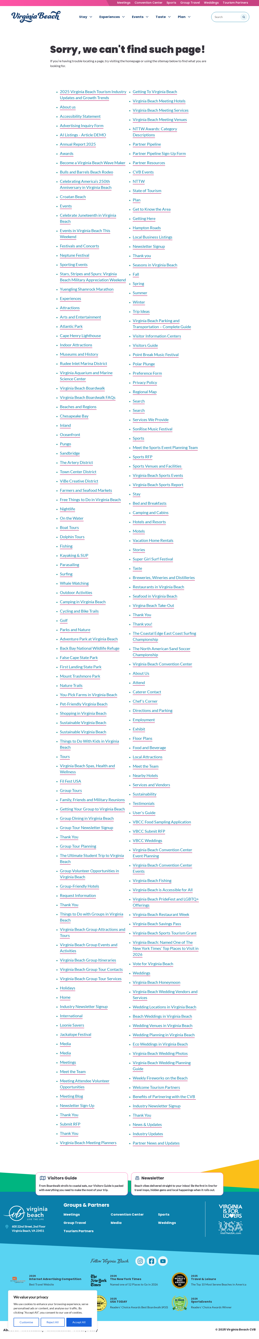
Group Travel (190, 3)
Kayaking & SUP (74, 555)
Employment (144, 719)
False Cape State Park (79, 657)
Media (65, 1043)
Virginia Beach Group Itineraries (88, 959)
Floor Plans (142, 738)
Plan (136, 199)
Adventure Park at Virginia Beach (89, 638)
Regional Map (145, 391)
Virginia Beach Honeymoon (156, 982)
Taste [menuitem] (161, 17)
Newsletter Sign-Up (77, 1105)
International (71, 1015)
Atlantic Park (71, 326)
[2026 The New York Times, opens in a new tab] (99, 1280)
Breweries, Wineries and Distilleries (164, 577)
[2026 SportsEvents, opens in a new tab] (180, 1303)
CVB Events (143, 171)
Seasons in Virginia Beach (155, 264)
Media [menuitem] (116, 1222)
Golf (64, 620)
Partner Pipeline (147, 144)
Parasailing (69, 564)
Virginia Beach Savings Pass (157, 923)
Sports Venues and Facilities (157, 466)
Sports (171, 3)
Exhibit (139, 728)
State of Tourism (147, 190)
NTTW (139, 181)
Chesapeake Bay (74, 415)
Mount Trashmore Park (80, 676)
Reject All (53, 1322)
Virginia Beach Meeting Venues (160, 119)
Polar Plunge (144, 363)
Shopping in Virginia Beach (83, 713)
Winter (139, 302)
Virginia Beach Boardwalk (82, 388)
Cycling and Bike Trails (79, 611)
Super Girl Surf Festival (153, 558)
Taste (137, 568)
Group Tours (71, 790)
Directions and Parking (152, 710)
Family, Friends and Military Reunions (92, 799)
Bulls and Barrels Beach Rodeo (86, 171)
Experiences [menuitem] (109, 17)
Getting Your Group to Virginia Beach (92, 808)
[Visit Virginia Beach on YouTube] (163, 1261)
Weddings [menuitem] (167, 1222)
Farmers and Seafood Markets (86, 490)
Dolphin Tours (72, 536)
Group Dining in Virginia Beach (87, 818)
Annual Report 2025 (78, 144)
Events (66, 205)
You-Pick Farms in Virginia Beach (88, 694)
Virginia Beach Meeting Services (161, 110)
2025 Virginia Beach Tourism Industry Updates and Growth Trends (93, 94)
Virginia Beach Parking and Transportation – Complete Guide (162, 323)
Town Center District (78, 471)
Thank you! (142, 623)
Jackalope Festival (75, 1034)
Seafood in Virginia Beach (155, 596)
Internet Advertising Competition (55, 1277)
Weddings (211, 3)
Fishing (66, 545)
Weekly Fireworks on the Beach (160, 1077)
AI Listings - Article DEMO (83, 134)
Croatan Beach (73, 196)
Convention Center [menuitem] (127, 1214)
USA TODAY (118, 1300)
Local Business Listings (152, 236)
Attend (139, 682)
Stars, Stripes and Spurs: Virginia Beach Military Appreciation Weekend (93, 276)
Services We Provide (151, 419)
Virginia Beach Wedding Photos (160, 1053)
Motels (139, 531)
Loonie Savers (72, 1025)
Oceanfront (70, 434)
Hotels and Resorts (149, 521)
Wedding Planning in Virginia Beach (164, 1034)
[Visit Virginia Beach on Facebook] (151, 1261)
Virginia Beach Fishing (152, 880)
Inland (65, 425)
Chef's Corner (145, 701)
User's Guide (144, 812)
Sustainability (144, 793)
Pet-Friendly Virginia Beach (83, 703)
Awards (66, 153)
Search (139, 400)
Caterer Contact (147, 691)
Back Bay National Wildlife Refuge (89, 648)
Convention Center (148, 3)
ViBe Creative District (79, 480)
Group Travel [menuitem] (75, 1222)
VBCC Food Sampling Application (162, 821)
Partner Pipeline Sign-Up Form (159, 153)
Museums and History (79, 354)
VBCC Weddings (147, 840)
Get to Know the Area (152, 209)
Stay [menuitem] (83, 17)
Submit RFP (70, 1123)
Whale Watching (74, 583)
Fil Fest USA (70, 781)
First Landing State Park (80, 666)
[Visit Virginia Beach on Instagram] (140, 1261)
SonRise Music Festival (152, 428)
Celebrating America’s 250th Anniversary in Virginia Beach (85, 184)
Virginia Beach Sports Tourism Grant (164, 932)
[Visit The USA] (230, 1227)
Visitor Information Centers (157, 335)
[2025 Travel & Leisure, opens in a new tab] (180, 1280)
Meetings (124, 3)
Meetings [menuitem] (72, 1214)
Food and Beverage (149, 747)
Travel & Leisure (203, 1277)
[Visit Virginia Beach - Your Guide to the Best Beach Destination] (36, 16)
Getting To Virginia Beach (155, 91)
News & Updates (147, 1124)
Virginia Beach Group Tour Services (91, 978)
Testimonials (144, 803)
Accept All (79, 1322)
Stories (139, 549)
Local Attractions (147, 756)
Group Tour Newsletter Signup (86, 827)
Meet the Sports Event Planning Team (165, 447)
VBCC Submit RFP (149, 831)
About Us (141, 673)
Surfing (66, 573)
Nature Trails (71, 685)
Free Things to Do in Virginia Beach (90, 499)
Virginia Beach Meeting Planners (88, 1142)
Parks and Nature (75, 629)
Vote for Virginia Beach (153, 963)
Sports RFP (142, 456)
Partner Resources (149, 162)
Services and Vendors (151, 784)
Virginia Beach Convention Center (162, 663)
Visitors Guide (145, 345)
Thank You (69, 836)
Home (65, 997)
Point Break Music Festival (156, 354)
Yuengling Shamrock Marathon (87, 289)
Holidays (67, 987)
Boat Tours (69, 527)
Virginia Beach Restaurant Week (161, 914)
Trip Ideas (141, 311)
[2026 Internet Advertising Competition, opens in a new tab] (18, 1280)
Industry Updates (148, 1133)
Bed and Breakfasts (150, 503)
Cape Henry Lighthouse (80, 335)
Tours (65, 756)
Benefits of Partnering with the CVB (164, 1096)
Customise (26, 1322)
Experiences (70, 298)
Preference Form (147, 373)
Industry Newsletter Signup (84, 1006)
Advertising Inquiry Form (81, 125)
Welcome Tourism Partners (156, 1087)
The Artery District (76, 462)
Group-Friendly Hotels (79, 886)
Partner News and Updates (156, 1142)
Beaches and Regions (78, 406)
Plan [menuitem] (182, 17)
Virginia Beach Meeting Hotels (159, 100)
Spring (138, 283)
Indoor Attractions (76, 344)
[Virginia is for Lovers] (230, 1211)
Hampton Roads (147, 227)
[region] (52, 1310)
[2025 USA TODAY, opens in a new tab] (99, 1303)
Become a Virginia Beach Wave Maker (92, 162)
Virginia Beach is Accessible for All (163, 889)
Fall (136, 274)
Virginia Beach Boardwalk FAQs (88, 397)
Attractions (70, 307)
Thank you (142, 255)
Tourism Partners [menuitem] (78, 1231)
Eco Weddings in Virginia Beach (160, 1044)
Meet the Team (73, 1071)
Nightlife (67, 508)
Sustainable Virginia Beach (83, 722)
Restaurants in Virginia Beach (158, 586)
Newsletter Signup (149, 246)
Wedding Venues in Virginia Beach (162, 1025)
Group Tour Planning (78, 846)
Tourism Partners (235, 3)
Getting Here (144, 218)
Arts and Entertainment (80, 316)
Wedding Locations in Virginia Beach (164, 1006)
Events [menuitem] (137, 17)
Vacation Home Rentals (153, 540)
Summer (140, 292)
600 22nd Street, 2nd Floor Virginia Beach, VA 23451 (29, 1228)
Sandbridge (70, 453)
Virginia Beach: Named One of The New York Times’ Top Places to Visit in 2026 (165, 948)
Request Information (78, 895)
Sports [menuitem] (163, 1214)
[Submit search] (243, 17)
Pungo (65, 443)
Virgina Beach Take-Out (153, 605)
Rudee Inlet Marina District (83, 363)
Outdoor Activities (76, 592)
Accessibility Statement (80, 116)
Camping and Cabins (151, 512)
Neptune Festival (74, 255)
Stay (136, 493)
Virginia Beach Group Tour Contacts (91, 969)
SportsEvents (201, 1300)
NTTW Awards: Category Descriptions (155, 131)
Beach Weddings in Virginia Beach (162, 1016)
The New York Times (125, 1277)
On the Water (72, 518)
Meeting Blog (71, 1096)
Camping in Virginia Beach (83, 601)
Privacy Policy (145, 382)
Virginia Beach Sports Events (158, 475)
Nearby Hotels (145, 775)
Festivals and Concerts (79, 245)
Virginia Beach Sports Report (158, 484)
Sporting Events (74, 264)
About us (68, 106)
